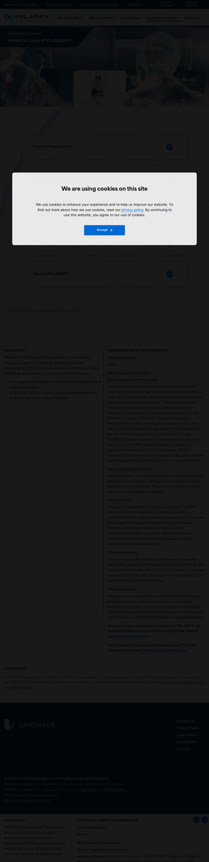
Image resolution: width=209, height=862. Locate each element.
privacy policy (132, 210)
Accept (102, 230)
